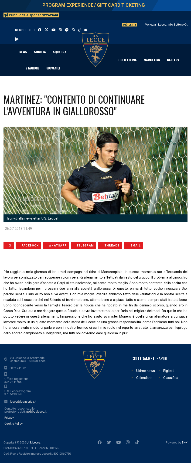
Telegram (85, 245)
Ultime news (145, 371)
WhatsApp (58, 245)
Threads (112, 245)
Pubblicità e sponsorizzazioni (33, 15)
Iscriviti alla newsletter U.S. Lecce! (32, 218)
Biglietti (24, 30)
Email (136, 245)
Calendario (144, 378)
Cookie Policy (13, 423)
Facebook (30, 245)
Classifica (170, 378)
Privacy (9, 417)
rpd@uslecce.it (36, 411)
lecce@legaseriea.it (23, 401)
